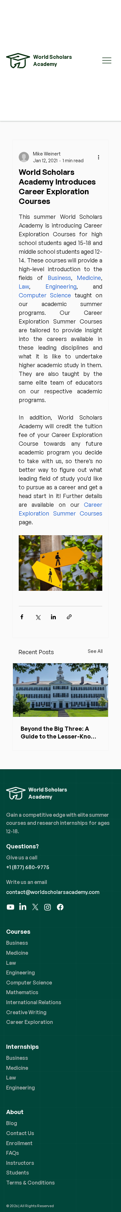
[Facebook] (60, 907)
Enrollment (19, 1143)
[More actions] (98, 157)
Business (17, 943)
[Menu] (107, 60)
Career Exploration (29, 1022)
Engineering (20, 972)
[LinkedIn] (22, 907)
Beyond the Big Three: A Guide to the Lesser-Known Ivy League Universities (60, 732)
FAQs (12, 1153)
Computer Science (29, 982)
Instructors (20, 1163)
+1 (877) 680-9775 (27, 867)
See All (95, 651)
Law (11, 963)
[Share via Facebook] (22, 617)
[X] (35, 907)
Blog (11, 1123)
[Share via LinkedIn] (53, 617)
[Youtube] (10, 907)
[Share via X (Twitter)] (38, 617)
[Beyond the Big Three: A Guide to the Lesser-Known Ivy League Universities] (60, 690)
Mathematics (22, 992)
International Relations (33, 1002)
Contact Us (20, 1133)
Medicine (17, 953)
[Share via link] (69, 617)
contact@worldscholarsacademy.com (52, 892)
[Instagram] (47, 907)
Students (17, 1172)
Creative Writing (26, 1012)
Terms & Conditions (30, 1182)
